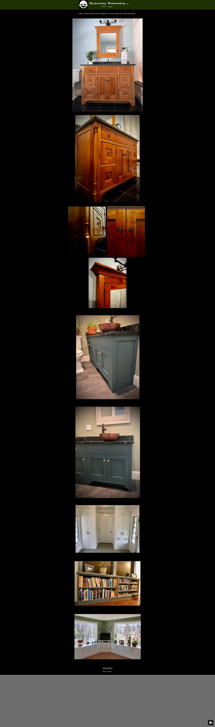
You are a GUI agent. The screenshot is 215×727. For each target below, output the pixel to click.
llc (128, 3)
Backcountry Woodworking (108, 3)
